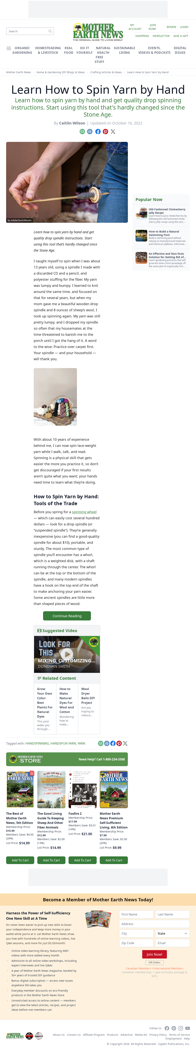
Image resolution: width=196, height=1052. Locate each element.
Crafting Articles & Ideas (106, 72)
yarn (81, 743)
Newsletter (161, 36)
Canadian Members (138, 968)
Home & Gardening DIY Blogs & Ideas (61, 72)
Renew (171, 27)
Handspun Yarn (63, 743)
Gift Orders (154, 962)
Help (187, 1038)
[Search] (50, 31)
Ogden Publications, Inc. (174, 1044)
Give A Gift (180, 36)
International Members (168, 968)
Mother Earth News (18, 72)
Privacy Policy (158, 1035)
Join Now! (152, 27)
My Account (135, 27)
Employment (174, 1038)
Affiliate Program (94, 1035)
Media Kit (141, 1035)
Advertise (127, 1035)
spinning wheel (84, 512)
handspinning (37, 743)
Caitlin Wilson (72, 123)
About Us (59, 1035)
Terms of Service (179, 1035)
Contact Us (74, 1035)
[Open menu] (8, 48)
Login (184, 27)
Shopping (142, 36)
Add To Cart (20, 860)
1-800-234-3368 (114, 759)
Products (112, 1035)
